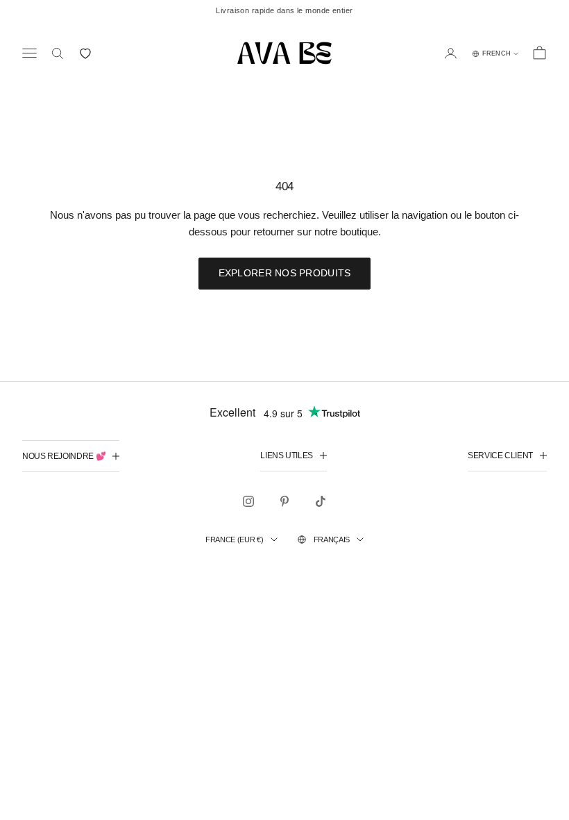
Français (332, 539)
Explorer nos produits (285, 272)
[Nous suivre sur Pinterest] (284, 501)
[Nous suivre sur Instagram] (248, 501)
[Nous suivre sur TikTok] (321, 501)
